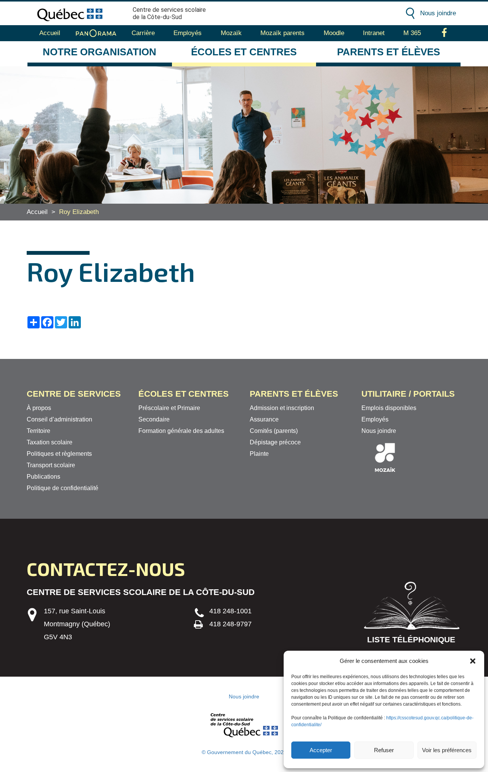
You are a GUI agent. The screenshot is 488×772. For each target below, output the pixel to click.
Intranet (374, 33)
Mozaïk (231, 33)
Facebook (444, 33)
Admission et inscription (282, 408)
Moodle (334, 33)
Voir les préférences (447, 750)
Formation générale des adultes (181, 431)
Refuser (384, 750)
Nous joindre (438, 13)
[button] (473, 661)
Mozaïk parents (282, 33)
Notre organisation (99, 52)
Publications (43, 476)
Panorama (96, 33)
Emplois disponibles (388, 408)
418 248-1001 (230, 611)
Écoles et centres (244, 52)
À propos (39, 408)
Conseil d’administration (59, 419)
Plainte (259, 453)
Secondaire (154, 419)
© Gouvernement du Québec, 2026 (244, 752)
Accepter (321, 750)
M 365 (412, 33)
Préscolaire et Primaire (169, 408)
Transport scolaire (51, 465)
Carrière (143, 33)
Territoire (38, 431)
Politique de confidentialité (62, 488)
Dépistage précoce (275, 442)
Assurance (264, 419)
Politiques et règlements (59, 453)
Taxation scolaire (49, 442)
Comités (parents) (274, 431)
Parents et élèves (388, 52)
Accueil (49, 33)
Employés (187, 33)
